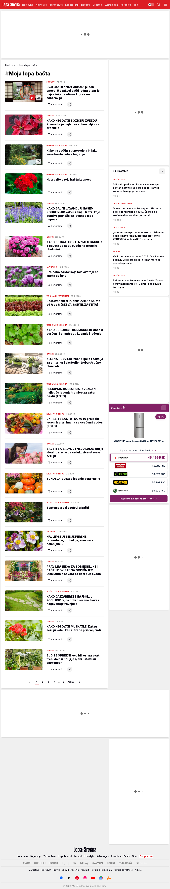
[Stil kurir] (74, 863)
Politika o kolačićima (101, 869)
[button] (55, 104)
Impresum (46, 869)
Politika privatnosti (123, 869)
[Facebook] (61, 878)
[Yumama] (125, 863)
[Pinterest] (77, 878)
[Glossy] (84, 863)
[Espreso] (54, 863)
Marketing (34, 869)
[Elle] (65, 863)
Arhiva (71, 682)
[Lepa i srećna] (11, 5)
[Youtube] (93, 878)
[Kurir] (26, 863)
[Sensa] (111, 863)
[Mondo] (40, 863)
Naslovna (10, 65)
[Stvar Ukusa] (141, 863)
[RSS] (109, 878)
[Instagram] (85, 878)
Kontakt (85, 869)
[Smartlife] (97, 863)
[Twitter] (69, 878)
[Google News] (101, 878)
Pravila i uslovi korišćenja (66, 869)
